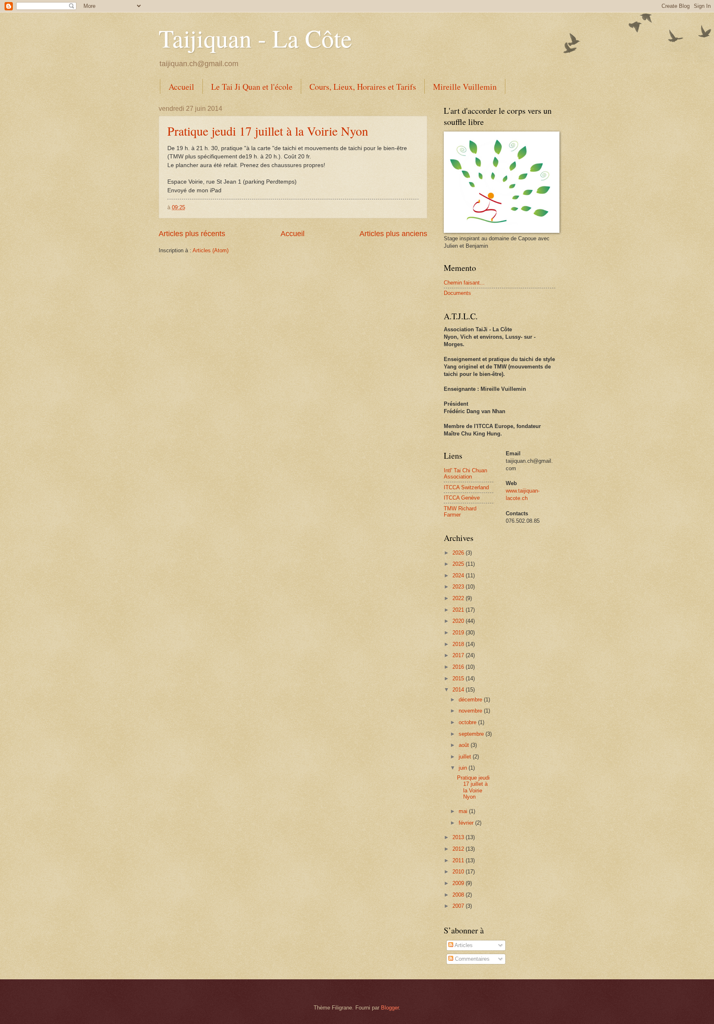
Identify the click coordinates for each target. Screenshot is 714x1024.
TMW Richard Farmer (460, 511)
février (467, 823)
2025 (459, 564)
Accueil (181, 86)
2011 (459, 860)
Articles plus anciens (393, 234)
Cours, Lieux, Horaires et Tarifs (362, 86)
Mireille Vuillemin (465, 86)
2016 (459, 667)
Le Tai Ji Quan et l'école (252, 86)
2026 (459, 553)
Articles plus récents (192, 234)
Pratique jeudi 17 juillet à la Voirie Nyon (267, 130)
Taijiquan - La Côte (255, 38)
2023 (459, 587)
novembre (471, 711)
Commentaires (471, 959)
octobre (468, 722)
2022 (459, 598)
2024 (459, 575)
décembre (471, 699)
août (465, 745)
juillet (466, 757)
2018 (459, 644)
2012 (459, 849)
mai (464, 811)
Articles (463, 945)
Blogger (390, 1008)
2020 (459, 621)
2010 (459, 871)
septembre (472, 734)
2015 (459, 678)
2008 (459, 895)
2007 (459, 906)
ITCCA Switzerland (466, 487)
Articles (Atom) (210, 250)
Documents (457, 293)
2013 (459, 837)
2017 (459, 655)
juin (464, 768)
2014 (459, 690)
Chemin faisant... (464, 283)
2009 (459, 883)
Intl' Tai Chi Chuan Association (465, 473)
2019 (459, 632)
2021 (459, 610)
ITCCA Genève (462, 498)
